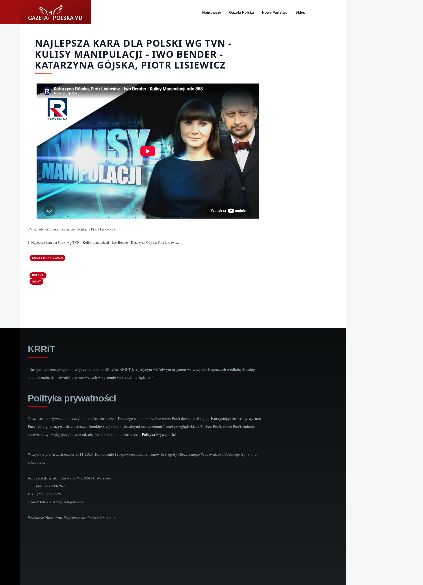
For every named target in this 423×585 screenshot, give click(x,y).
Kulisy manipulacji (47, 257)
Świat (36, 281)
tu (207, 418)
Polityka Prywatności (159, 434)
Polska (38, 275)
